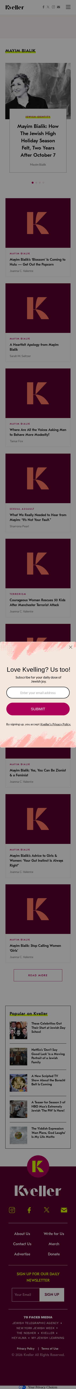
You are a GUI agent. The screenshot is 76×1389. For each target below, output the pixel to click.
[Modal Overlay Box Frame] (38, 695)
